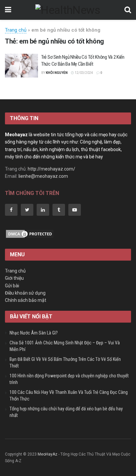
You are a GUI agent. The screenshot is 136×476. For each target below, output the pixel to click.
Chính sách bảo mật (25, 300)
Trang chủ (15, 30)
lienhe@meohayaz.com (43, 176)
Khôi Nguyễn (57, 73)
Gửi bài (12, 285)
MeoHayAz (47, 454)
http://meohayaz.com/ (51, 169)
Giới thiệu (14, 278)
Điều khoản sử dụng (25, 293)
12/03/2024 (83, 73)
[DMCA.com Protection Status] (29, 233)
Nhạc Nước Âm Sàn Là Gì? (34, 332)
